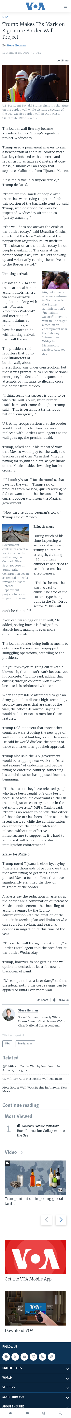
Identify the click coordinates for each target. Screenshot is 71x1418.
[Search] (60, 1413)
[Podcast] (51, 1356)
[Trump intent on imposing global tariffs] (35, 1178)
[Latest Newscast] (11, 1413)
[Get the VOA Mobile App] (35, 1257)
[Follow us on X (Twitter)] (15, 1356)
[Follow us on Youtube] (24, 1356)
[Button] (63, 60)
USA (5, 17)
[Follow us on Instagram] (33, 1356)
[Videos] (27, 1413)
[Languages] (44, 1413)
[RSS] (42, 1356)
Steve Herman (16, 45)
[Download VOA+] (35, 1308)
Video (11, 1152)
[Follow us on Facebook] (6, 1356)
